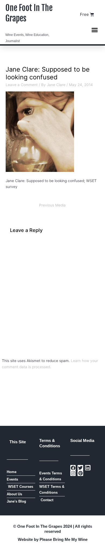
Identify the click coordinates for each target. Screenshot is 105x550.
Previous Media (52, 205)
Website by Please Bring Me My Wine (53, 539)
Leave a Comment (22, 85)
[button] (95, 30)
